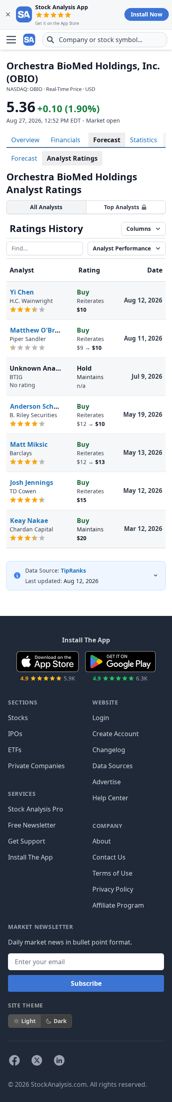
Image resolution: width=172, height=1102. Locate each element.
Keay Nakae (29, 520)
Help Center (110, 797)
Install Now (146, 14)
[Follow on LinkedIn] (59, 1060)
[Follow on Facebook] (14, 1060)
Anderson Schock (37, 406)
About (101, 841)
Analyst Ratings (72, 158)
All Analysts (46, 207)
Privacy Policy (112, 889)
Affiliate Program (118, 905)
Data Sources (112, 765)
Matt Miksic (29, 444)
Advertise (106, 781)
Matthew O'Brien (37, 330)
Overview (25, 139)
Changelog (108, 749)
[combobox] (104, 39)
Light (28, 1021)
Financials (65, 139)
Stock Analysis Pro (35, 809)
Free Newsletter (32, 825)
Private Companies (36, 765)
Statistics (143, 139)
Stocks (18, 717)
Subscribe (86, 983)
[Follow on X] (36, 1060)
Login (100, 717)
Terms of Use (112, 873)
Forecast (106, 139)
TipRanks (73, 570)
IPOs (15, 733)
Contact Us (109, 857)
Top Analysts (121, 207)
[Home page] (29, 39)
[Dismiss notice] (8, 14)
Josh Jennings (31, 482)
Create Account (115, 733)
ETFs (15, 749)
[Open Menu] (11, 39)
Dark (60, 1021)
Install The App (30, 857)
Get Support (26, 841)
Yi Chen (22, 292)
